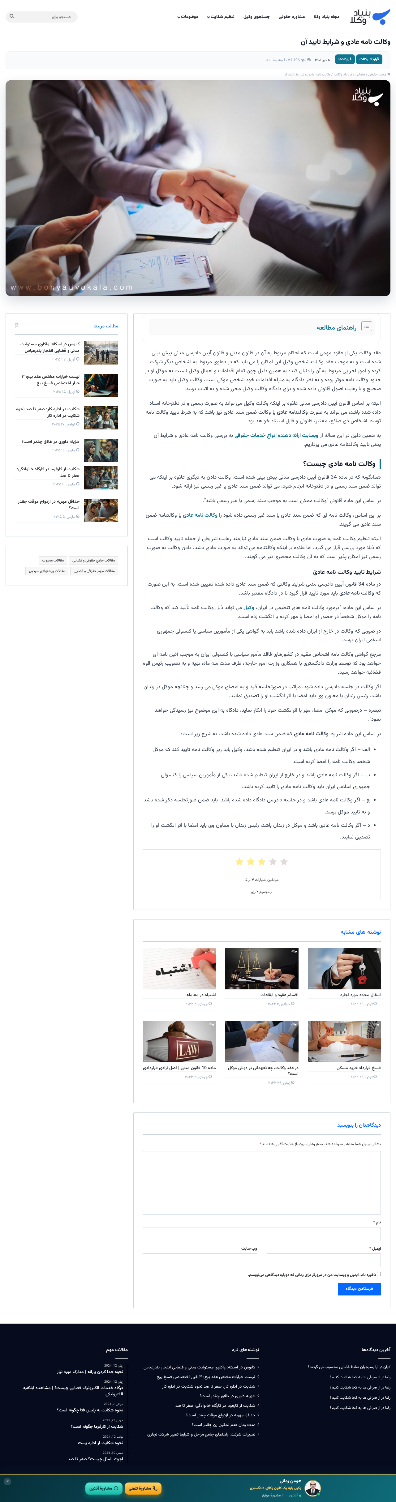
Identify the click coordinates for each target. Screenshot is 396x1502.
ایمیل (375, 1249)
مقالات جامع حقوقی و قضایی (93, 560)
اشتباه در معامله (201, 995)
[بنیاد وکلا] (370, 17)
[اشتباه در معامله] (179, 968)
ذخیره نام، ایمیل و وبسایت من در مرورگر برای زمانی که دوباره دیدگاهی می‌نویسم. (312, 1275)
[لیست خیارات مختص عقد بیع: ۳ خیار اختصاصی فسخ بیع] (101, 385)
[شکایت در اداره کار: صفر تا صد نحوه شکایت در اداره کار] (101, 417)
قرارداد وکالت (369, 59)
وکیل (248, 608)
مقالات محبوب (53, 560)
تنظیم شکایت (223, 17)
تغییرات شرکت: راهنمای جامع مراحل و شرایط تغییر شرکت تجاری (201, 1434)
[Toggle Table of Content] (364, 326)
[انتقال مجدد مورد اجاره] (344, 968)
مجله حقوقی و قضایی (371, 74)
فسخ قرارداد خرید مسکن (359, 1068)
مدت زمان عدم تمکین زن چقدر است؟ (223, 1425)
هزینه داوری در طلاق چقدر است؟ (51, 441)
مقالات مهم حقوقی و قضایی (94, 571)
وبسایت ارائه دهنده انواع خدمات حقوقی (276, 436)
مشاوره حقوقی (292, 17)
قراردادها (344, 59)
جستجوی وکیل (256, 17)
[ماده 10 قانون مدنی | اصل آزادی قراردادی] (179, 1041)
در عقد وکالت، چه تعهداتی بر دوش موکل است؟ (263, 1071)
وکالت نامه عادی (200, 515)
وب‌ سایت (249, 1249)
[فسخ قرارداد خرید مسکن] (344, 1041)
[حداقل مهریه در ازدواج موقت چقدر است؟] (101, 510)
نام (377, 1222)
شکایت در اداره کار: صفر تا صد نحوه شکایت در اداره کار (48, 412)
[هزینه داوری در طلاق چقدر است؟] (101, 450)
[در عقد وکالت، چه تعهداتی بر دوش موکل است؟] (261, 1041)
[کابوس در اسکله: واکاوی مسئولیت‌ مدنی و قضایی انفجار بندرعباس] (101, 353)
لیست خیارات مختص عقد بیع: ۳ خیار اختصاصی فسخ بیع (51, 380)
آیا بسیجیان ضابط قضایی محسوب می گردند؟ (343, 1367)
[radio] (284, 861)
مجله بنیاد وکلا (327, 17)
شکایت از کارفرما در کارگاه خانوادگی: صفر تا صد (48, 472)
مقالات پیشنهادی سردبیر (47, 571)
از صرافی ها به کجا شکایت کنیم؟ (355, 1377)
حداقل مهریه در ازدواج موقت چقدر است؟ (49, 505)
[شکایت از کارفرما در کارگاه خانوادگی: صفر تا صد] (101, 477)
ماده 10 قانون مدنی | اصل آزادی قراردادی (179, 1068)
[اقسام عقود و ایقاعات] (261, 968)
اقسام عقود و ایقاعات (279, 995)
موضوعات (189, 17)
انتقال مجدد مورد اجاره (360, 995)
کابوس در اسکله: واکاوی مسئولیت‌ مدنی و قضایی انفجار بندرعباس (50, 347)
